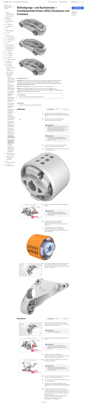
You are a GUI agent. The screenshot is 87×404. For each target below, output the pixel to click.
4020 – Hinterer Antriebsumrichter (11, 154)
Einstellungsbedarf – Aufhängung (51, 398)
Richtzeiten (26, 86)
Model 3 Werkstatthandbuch (10, 13)
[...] (46, 116)
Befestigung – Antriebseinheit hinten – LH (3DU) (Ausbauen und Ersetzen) (11, 124)
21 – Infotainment (9, 50)
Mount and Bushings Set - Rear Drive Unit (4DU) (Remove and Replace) (11, 148)
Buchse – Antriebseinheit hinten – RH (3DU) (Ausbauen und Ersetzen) (11, 87)
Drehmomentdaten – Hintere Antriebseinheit (11, 69)
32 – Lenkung (9, 55)
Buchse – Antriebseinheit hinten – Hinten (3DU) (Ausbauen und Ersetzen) (11, 79)
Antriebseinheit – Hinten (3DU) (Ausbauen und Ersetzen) (11, 99)
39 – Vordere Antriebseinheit (9, 62)
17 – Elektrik (8, 41)
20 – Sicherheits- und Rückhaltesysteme (10, 47)
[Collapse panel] (83, 5)
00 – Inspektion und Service (10, 22)
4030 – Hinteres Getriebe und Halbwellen (10, 158)
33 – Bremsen (9, 57)
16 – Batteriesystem (10, 39)
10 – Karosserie (9, 24)
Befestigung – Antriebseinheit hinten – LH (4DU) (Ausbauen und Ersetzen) (11, 131)
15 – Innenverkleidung (10, 37)
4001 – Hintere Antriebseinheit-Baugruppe (10, 74)
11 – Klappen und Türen (9, 27)
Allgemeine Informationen (9, 18)
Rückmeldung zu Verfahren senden (78, 8)
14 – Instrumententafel (9, 35)
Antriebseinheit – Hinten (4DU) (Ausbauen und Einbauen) (11, 105)
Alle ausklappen (51, 109)
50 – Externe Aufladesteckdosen (10, 165)
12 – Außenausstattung (10, 30)
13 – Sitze (8, 32)
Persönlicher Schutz (28, 88)
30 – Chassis (8, 51)
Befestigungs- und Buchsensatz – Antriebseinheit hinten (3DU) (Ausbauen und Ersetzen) (11, 140)
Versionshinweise (9, 16)
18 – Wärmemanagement (10, 44)
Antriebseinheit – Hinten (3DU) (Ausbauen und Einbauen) (56, 114)
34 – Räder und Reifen (10, 59)
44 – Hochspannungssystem (11, 162)
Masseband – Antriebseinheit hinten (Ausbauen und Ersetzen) (11, 117)
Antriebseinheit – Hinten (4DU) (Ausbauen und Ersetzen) (11, 111)
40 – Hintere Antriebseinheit (9, 65)
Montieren (74, 14)
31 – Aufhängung (9, 53)
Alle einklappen (65, 109)
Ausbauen (74, 13)
